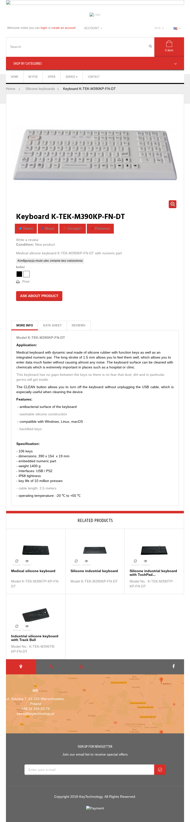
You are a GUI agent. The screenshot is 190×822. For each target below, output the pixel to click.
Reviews (78, 325)
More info (24, 325)
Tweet (27, 228)
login (44, 28)
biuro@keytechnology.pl (35, 714)
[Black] (19, 274)
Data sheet (52, 325)
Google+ (74, 228)
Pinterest (102, 228)
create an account (63, 28)
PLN (158, 28)
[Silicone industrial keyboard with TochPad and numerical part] (154, 550)
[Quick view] (27, 561)
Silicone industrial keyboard (94, 571)
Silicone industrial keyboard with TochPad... (153, 573)
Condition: (25, 244)
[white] (26, 274)
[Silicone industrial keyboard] (95, 550)
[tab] (21, 667)
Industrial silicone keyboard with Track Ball (34, 638)
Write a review (27, 240)
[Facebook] (174, 667)
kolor (21, 267)
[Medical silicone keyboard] (36, 550)
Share (49, 228)
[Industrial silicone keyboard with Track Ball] (36, 615)
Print (25, 281)
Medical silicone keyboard (33, 571)
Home (10, 89)
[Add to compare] (16, 561)
